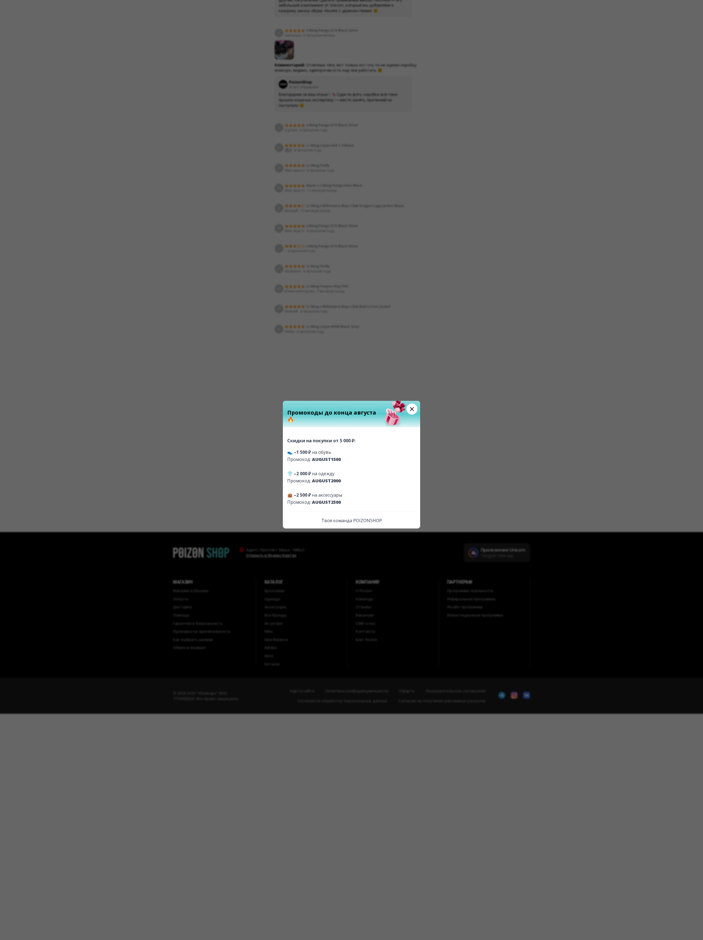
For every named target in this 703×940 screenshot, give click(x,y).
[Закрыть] (411, 409)
